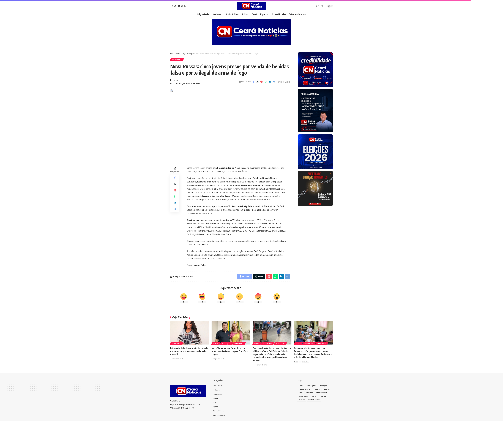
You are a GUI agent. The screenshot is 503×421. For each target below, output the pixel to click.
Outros (313, 396)
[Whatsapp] (185, 6)
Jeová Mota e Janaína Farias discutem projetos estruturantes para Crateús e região (230, 351)
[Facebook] (172, 6)
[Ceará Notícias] (251, 6)
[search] (317, 6)
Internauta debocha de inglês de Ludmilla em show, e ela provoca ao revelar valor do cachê (189, 351)
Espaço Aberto (304, 389)
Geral (301, 393)
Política (302, 400)
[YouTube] (179, 6)
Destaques (226, 344)
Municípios (177, 59)
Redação (174, 80)
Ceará (215, 344)
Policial (322, 396)
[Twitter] (175, 6)
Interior (309, 393)
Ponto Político (314, 400)
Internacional (321, 393)
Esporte (316, 389)
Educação (323, 386)
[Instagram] (182, 6)
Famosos (326, 389)
